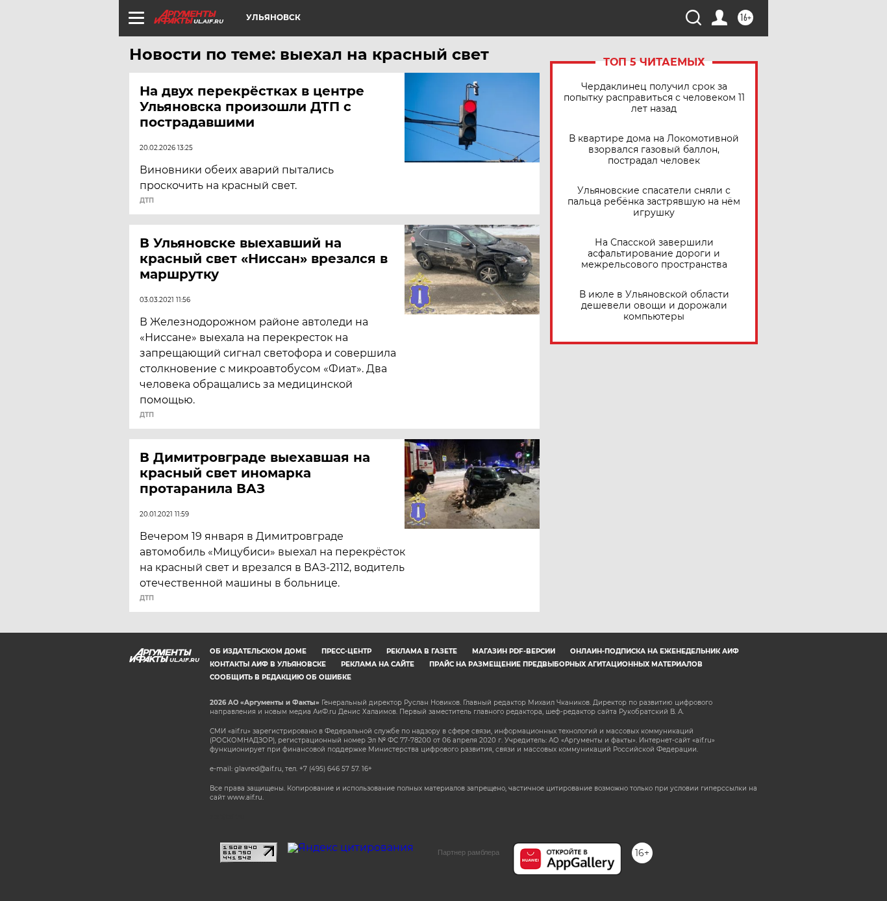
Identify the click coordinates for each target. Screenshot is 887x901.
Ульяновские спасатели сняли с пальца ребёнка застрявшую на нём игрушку (654, 201)
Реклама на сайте (377, 664)
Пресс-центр (346, 651)
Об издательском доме (258, 651)
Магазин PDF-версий (513, 651)
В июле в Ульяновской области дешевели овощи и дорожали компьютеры (654, 305)
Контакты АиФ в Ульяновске (268, 664)
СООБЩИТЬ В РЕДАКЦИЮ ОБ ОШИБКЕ (280, 677)
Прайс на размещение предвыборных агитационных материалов (566, 664)
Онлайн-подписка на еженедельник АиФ (654, 651)
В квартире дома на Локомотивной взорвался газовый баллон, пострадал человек (654, 149)
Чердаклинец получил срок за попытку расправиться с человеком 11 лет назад (654, 97)
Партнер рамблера (468, 852)
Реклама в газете (421, 651)
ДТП (147, 200)
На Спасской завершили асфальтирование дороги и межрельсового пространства (654, 253)
